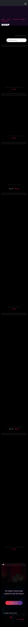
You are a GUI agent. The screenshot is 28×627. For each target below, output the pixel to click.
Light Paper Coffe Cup (14, 307)
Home (3, 19)
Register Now (14, 603)
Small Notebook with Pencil (14, 87)
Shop (8, 19)
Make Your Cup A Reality (14, 427)
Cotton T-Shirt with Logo (14, 136)
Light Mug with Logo (14, 184)
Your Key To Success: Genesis (14, 547)
